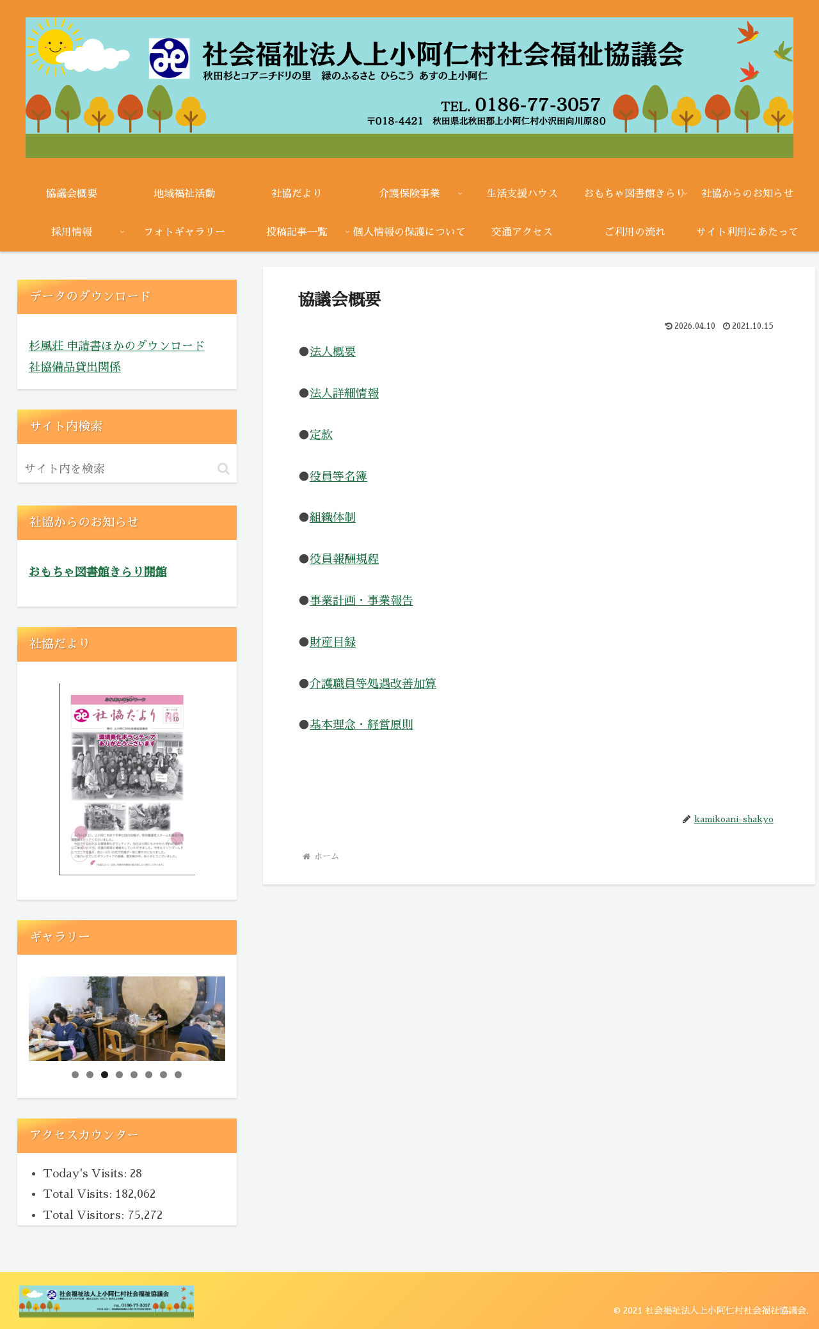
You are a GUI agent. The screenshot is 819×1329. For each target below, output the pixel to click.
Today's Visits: (86, 1173)
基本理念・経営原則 (361, 725)
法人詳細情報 (344, 393)
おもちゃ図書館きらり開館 (98, 572)
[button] (223, 468)
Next (209, 1015)
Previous (44, 1015)
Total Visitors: (85, 1215)
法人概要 (333, 352)
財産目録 (333, 642)
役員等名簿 (338, 476)
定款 (321, 435)
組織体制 (333, 517)
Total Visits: (79, 1194)
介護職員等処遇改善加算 (373, 684)
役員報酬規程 (344, 559)
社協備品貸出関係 (75, 367)
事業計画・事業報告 (361, 601)
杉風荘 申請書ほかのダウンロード (117, 346)
